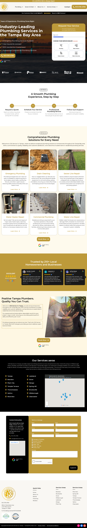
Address (57, 433)
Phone (33, 428)
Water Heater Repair (15, 217)
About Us (40, 7)
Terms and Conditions (52, 525)
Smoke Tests (36, 447)
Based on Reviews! (58, 13)
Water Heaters (76, 48)
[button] (85, 277)
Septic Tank (36, 444)
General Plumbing (37, 441)
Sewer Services (37, 446)
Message (34, 450)
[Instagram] (78, 525)
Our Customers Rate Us (32, 13)
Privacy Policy (41, 525)
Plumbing (18, 7)
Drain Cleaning (37, 442)
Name (33, 422)
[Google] (84, 525)
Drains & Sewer (61, 56)
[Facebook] (81, 525)
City (56, 428)
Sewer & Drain (29, 7)
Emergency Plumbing (38, 439)
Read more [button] (25, 283)
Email (56, 422)
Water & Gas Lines (76, 56)
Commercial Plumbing (43, 217)
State (33, 433)
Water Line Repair (72, 217)
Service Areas (51, 7)
